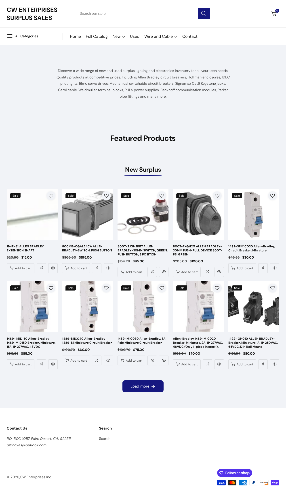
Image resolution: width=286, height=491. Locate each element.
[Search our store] (204, 13)
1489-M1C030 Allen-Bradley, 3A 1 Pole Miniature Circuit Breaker (142, 341)
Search (104, 438)
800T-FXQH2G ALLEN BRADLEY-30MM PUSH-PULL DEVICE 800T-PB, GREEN (197, 250)
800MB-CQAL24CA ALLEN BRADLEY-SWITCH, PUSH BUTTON (87, 248)
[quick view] (53, 268)
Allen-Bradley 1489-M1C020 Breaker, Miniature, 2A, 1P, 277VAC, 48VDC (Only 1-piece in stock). (198, 342)
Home (75, 36)
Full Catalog (97, 36)
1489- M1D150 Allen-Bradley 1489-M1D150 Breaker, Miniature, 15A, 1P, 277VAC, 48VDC (31, 342)
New (117, 36)
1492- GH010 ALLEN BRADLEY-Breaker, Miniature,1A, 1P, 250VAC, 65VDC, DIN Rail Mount (253, 342)
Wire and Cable (158, 36)
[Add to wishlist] (50, 195)
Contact (190, 36)
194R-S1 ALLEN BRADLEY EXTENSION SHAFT (25, 248)
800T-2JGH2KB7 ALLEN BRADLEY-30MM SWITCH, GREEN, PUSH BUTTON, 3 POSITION (143, 250)
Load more (139, 386)
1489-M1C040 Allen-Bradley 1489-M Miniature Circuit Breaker (87, 341)
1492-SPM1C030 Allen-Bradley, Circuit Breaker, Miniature (251, 248)
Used (134, 36)
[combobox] (143, 13)
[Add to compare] (41, 268)
